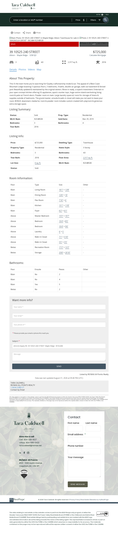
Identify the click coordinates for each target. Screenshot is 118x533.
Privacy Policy (75, 500)
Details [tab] (13, 69)
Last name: (91, 423)
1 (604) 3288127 (17, 387)
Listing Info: (16, 136)
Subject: (15, 341)
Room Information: (21, 178)
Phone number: (76, 445)
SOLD (107, 14)
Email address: (76, 434)
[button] (20, 453)
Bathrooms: (16, 263)
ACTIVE (98, 14)
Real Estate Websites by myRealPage (95, 500)
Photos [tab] (22, 69)
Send (59, 366)
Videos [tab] (31, 69)
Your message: (76, 457)
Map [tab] (39, 69)
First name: (74, 423)
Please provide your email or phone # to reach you (31, 333)
